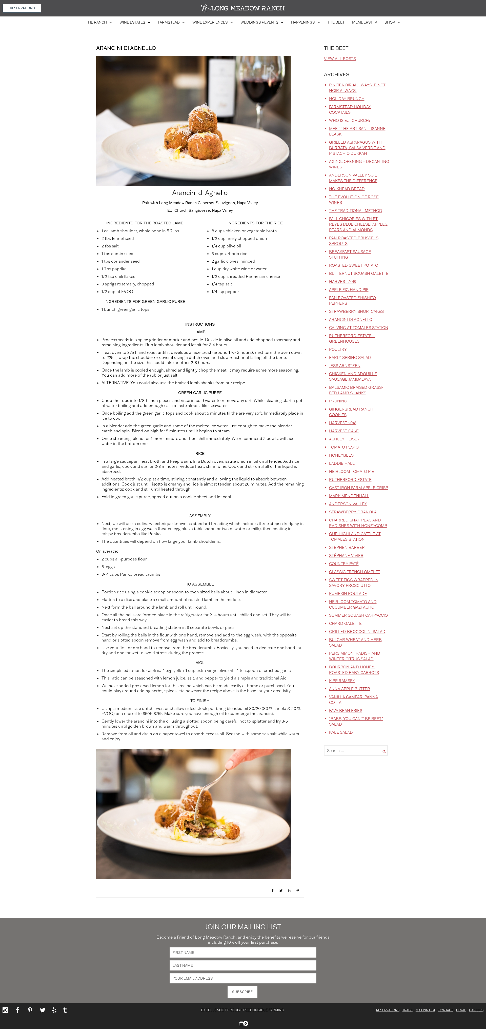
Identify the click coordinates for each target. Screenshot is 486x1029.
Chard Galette (345, 623)
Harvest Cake (344, 431)
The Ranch (96, 22)
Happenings (303, 22)
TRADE (407, 1010)
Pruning (338, 401)
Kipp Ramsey (342, 680)
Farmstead (169, 22)
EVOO (127, 291)
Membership (364, 22)
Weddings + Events (259, 22)
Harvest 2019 (342, 281)
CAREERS (476, 1010)
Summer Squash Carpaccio (358, 615)
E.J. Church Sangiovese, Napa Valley (200, 210)
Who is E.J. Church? (350, 120)
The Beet (336, 22)
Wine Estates (132, 22)
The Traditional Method (355, 210)
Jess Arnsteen (344, 365)
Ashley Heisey (344, 439)
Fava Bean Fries (345, 710)
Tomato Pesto (344, 447)
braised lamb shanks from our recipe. (210, 382)
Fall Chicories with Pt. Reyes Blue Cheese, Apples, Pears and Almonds (358, 224)
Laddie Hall (342, 463)
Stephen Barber (347, 547)
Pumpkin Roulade (348, 593)
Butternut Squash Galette (359, 273)
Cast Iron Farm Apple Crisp (358, 487)
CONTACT (445, 1010)
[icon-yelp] (55, 1010)
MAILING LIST (425, 1010)
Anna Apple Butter (349, 688)
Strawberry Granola (353, 512)
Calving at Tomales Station (358, 327)
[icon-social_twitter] (44, 1010)
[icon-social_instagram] (7, 1010)
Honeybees (341, 455)
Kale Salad (341, 732)
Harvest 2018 (342, 422)
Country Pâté (344, 563)
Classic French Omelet (354, 571)
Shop (389, 22)
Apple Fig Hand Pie (349, 289)
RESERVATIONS (387, 1010)
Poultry (338, 349)
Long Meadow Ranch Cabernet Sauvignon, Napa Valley (208, 202)
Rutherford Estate (350, 479)
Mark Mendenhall (349, 495)
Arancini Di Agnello (350, 319)
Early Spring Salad (350, 357)
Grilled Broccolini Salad (357, 631)
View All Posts (340, 58)
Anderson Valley (348, 503)
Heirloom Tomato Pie (351, 471)
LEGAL (461, 1010)
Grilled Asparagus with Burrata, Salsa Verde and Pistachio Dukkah (357, 148)
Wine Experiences (210, 22)
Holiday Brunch (346, 98)
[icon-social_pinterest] (31, 1010)
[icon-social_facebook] (19, 1010)
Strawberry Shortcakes (356, 311)
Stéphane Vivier (346, 555)
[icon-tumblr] (65, 1010)
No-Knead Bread (347, 188)
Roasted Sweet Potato (353, 265)
